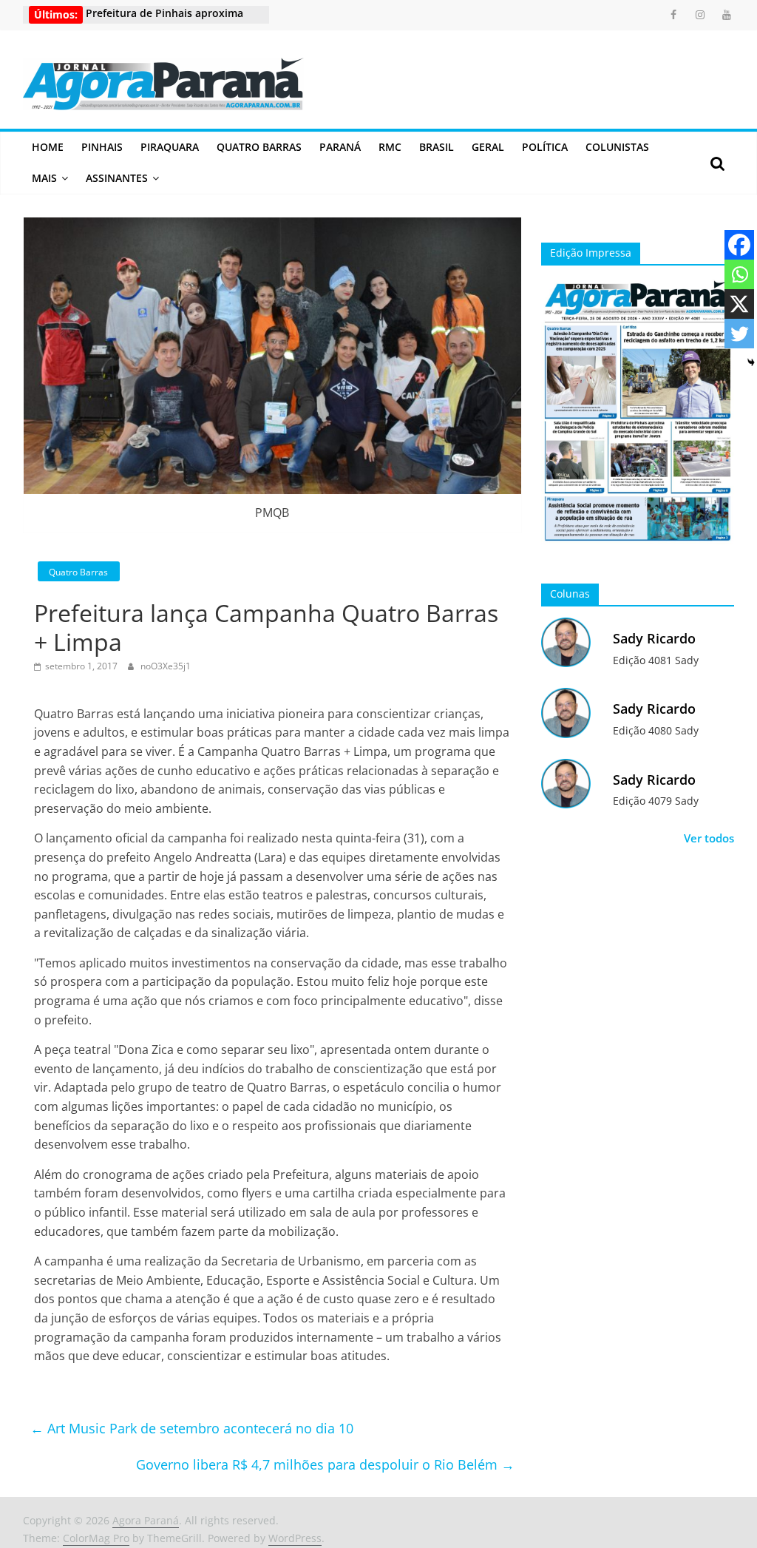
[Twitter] (739, 333)
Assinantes (117, 178)
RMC (389, 147)
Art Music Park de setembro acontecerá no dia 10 (191, 1428)
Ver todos (709, 838)
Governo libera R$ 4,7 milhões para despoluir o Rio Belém (325, 1464)
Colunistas (617, 147)
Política (545, 147)
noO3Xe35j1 (165, 666)
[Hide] (751, 362)
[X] (739, 304)
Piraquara (169, 147)
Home (48, 147)
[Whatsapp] (739, 274)
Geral (488, 147)
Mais (44, 178)
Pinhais (102, 147)
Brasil (436, 147)
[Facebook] (739, 245)
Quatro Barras (259, 147)
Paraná (340, 147)
